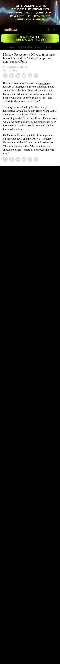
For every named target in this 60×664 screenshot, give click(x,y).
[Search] (47, 29)
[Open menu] (54, 29)
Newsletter (25, 47)
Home (12, 47)
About (38, 47)
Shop (48, 47)
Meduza (13, 70)
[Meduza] (10, 29)
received (46, 82)
